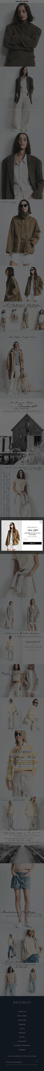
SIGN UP (32, 543)
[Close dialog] (41, 522)
